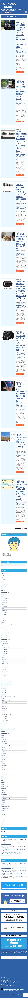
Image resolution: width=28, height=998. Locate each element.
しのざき (19, 48)
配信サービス (4, 816)
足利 (17, 159)
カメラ (17, 104)
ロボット (3, 747)
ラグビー (3, 735)
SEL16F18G (23, 154)
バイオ (2, 698)
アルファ (3, 637)
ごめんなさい (4, 663)
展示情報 (3, 778)
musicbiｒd (3, 594)
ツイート (3, 690)
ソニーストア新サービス (6, 684)
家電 (2, 776)
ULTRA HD (3, 606)
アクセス (22, 989)
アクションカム (4, 628)
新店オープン (4, 790)
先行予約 (19, 55)
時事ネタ (3, 794)
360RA (2, 573)
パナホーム (3, 708)
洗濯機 (2, 804)
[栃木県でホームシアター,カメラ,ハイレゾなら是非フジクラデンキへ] (8, 7)
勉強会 (2, 763)
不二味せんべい (4, 751)
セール (2, 675)
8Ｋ (2, 577)
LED (2, 588)
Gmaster (22, 102)
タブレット (3, 688)
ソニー (2, 677)
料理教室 (3, 788)
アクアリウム (4, 626)
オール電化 (3, 653)
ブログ (14, 989)
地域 (2, 767)
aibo (2, 579)
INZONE (3, 586)
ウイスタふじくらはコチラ (14, 990)
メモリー (3, 731)
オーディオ (3, 651)
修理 (2, 759)
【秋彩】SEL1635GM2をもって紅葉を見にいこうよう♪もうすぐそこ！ (21, 442)
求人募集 (3, 802)
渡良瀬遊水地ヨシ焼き (5, 806)
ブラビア (3, 712)
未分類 (2, 796)
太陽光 (2, 769)
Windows (4, 610)
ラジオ (2, 737)
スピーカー (3, 671)
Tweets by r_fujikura (5, 888)
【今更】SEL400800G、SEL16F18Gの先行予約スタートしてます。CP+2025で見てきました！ (22, 141)
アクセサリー (4, 630)
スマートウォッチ (4, 673)
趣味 (2, 812)
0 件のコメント (22, 56)
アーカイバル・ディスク (6, 624)
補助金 (2, 810)
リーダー (3, 739)
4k (1, 575)
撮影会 (2, 784)
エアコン (3, 649)
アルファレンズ (4, 639)
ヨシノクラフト (4, 733)
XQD (2, 616)
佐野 (2, 755)
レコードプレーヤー (5, 745)
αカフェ (3, 620)
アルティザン (4, 635)
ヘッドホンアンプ (4, 722)
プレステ (3, 718)
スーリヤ (3, 669)
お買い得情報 (4, 659)
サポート (3, 667)
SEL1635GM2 (18, 453)
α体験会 (3, 622)
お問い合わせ (6, 990)
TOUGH (2, 604)
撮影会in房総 (3, 786)
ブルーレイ (3, 716)
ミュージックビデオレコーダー (7, 729)
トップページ (6, 989)
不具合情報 (3, 753)
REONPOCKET (4, 600)
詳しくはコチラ (20, 121)
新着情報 (3, 792)
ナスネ (2, 694)
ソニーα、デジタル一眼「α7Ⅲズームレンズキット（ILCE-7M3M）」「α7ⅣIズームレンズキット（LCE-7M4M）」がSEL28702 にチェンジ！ (12, 853)
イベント (3, 641)
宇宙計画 (3, 771)
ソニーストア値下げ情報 (6, 682)
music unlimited (4, 592)
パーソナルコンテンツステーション (8, 696)
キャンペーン (4, 661)
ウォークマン (4, 645)
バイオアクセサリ (4, 700)
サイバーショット (4, 665)
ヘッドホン (3, 720)
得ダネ (2, 782)
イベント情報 (4, 643)
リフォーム (3, 743)
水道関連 (3, 800)
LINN (2, 590)
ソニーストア (21, 53)
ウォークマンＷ (4, 647)
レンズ (20, 254)
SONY (22, 52)
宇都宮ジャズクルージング (6, 773)
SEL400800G (18, 155)
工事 (2, 780)
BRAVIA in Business (6, 714)
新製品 (22, 55)
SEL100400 (18, 52)
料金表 (18, 989)
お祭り (2, 657)
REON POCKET (4, 598)
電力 (2, 820)
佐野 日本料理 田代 (5, 757)
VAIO (2, 608)
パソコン (3, 704)
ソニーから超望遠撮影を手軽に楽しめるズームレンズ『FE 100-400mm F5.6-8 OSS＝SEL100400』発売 (21, 35)
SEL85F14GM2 (19, 253)
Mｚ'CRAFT (3, 596)
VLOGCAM (3, 612)
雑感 (2, 818)
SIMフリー (3, 602)
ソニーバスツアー (4, 686)
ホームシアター (4, 724)
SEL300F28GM (20, 405)
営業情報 (3, 765)
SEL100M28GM (19, 103)
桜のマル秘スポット (5, 798)
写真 (2, 761)
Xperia (2, 614)
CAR (2, 581)
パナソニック (4, 706)
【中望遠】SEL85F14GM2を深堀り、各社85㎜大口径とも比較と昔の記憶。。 (22, 241)
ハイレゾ (3, 702)
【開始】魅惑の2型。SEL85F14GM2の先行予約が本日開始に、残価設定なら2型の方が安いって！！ (22, 290)
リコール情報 (4, 741)
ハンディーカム (4, 710)
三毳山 (2, 749)
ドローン (3, 692)
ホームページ (4, 726)
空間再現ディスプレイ (5, 808)
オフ (2, 655)
